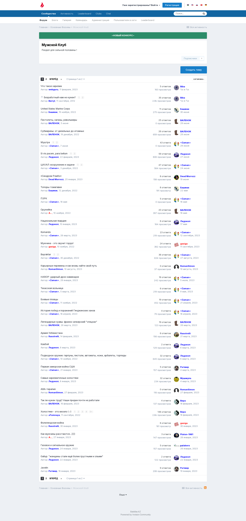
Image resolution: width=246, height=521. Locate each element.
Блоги (55, 20)
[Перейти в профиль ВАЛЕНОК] (176, 121)
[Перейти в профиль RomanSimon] (176, 267)
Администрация (100, 20)
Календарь (81, 20)
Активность (66, 13)
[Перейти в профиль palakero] (176, 446)
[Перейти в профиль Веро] (176, 401)
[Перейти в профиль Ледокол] (176, 155)
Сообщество (48, 13)
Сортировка (198, 79)
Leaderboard (147, 20)
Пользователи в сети (125, 20)
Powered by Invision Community (136, 514)
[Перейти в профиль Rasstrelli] (176, 334)
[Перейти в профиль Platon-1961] (176, 435)
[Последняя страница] (61, 79)
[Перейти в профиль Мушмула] (176, 379)
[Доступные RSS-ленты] (205, 488)
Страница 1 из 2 (74, 79)
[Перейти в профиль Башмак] (176, 110)
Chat (108, 13)
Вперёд (54, 79)
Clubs (98, 13)
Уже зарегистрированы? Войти (140, 5)
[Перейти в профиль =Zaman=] (176, 143)
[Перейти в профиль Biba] (176, 87)
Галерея (67, 20)
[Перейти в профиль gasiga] (176, 244)
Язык (122, 494)
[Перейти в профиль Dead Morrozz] (176, 177)
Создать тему (194, 69)
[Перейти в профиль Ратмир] (176, 368)
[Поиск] (204, 14)
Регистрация (172, 5)
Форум (43, 20)
